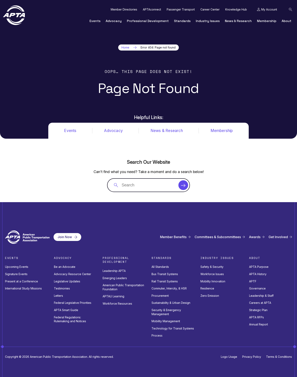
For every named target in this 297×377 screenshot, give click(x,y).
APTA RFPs (256, 317)
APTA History (257, 274)
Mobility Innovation (212, 281)
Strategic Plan (258, 310)
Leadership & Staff (261, 295)
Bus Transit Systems (165, 274)
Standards (182, 21)
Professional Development (148, 21)
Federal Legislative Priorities (72, 302)
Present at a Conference (21, 281)
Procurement (160, 295)
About (286, 21)
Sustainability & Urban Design (171, 302)
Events (95, 21)
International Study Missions (23, 288)
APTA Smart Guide (66, 310)
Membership (266, 21)
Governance (257, 288)
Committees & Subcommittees (218, 237)
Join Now (65, 237)
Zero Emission (209, 295)
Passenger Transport (181, 9)
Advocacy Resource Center (72, 274)
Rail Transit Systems (165, 281)
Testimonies (62, 288)
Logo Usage (229, 356)
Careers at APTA (260, 302)
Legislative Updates (67, 281)
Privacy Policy (251, 356)
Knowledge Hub (236, 9)
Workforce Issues (212, 274)
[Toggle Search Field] (290, 9)
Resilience (207, 288)
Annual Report (258, 324)
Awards (254, 237)
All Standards (160, 266)
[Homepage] (14, 15)
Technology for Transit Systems (173, 328)
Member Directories (124, 9)
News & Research (238, 21)
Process (157, 335)
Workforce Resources (117, 303)
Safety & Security (211, 266)
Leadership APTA (114, 270)
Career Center (210, 9)
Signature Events (16, 274)
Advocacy (114, 21)
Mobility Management (166, 321)
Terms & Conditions (279, 356)
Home (125, 47)
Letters (58, 295)
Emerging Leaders (115, 278)
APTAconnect (152, 9)
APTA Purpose (259, 266)
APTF (252, 281)
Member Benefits (173, 237)
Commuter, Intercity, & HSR (169, 288)
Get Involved (278, 237)
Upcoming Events (16, 266)
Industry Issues (208, 21)
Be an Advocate (64, 266)
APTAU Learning (113, 296)
